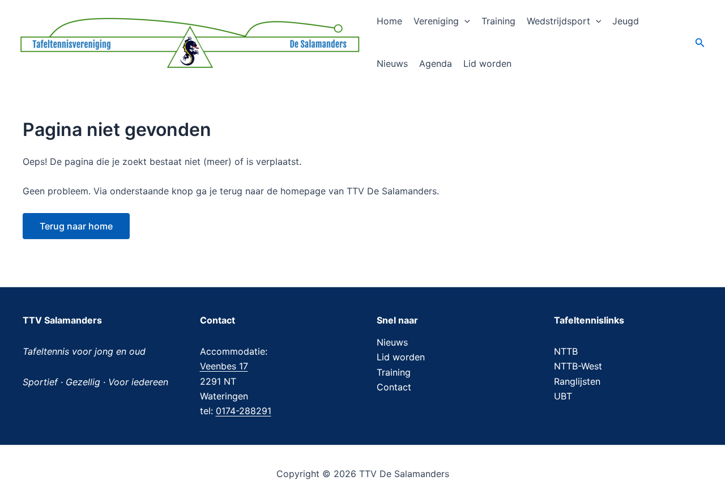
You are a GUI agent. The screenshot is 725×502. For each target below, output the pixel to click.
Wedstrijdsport (558, 21)
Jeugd (625, 21)
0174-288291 (243, 410)
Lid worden (487, 63)
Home (389, 21)
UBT (563, 396)
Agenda (435, 63)
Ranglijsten (577, 381)
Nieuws (392, 63)
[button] (464, 21)
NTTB (566, 351)
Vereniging (436, 21)
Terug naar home (76, 226)
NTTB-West (578, 366)
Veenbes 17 (224, 366)
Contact (394, 387)
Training (498, 21)
